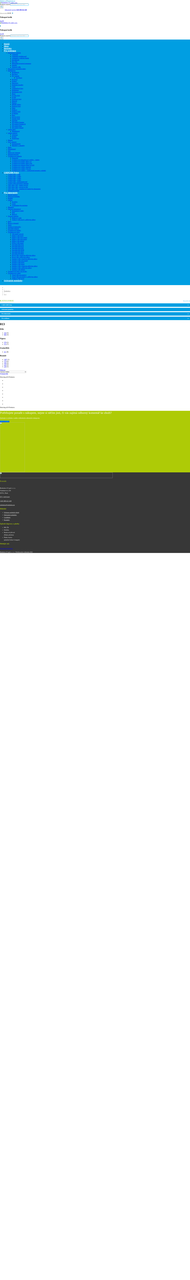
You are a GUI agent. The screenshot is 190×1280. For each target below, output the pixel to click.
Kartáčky (15, 202)
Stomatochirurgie (13, 154)
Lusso (14, 204)
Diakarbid (15, 158)
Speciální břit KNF (18, 248)
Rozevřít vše (186, 301)
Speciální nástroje (13, 228)
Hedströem (15, 90)
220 (5, 365)
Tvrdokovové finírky (14, 230)
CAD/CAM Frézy (11, 172)
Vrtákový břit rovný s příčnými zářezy (24, 220)
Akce (6, 46)
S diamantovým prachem (19, 205)
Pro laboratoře (11, 193)
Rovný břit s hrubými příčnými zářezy (24, 255)
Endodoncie (11, 70)
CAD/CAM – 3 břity (14, 178)
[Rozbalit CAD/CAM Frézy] (188, 305)
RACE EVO (16, 117)
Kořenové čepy (16, 99)
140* (5, 359)
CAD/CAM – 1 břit (14, 174)
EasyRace (19, 78)
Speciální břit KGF (18, 246)
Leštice (10, 200)
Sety (9, 151)
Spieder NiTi (16, 119)
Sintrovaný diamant (14, 153)
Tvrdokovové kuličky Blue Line (22, 163)
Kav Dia (14, 62)
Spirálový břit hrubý (18, 262)
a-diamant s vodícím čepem (20, 58)
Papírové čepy (16, 106)
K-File (14, 97)
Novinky (8, 48)
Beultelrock (15, 72)
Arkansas (15, 135)
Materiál (14, 101)
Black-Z (14, 214)
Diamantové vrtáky (18, 211)
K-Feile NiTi (16, 95)
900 (5, 335)
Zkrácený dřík (16, 67)
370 (5, 342)
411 (5, 352)
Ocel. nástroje (12, 142)
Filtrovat (2, 370)
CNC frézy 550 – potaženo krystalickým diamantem (24, 189)
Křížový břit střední (18, 241)
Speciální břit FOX (18, 245)
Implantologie (16, 144)
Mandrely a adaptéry (18, 145)
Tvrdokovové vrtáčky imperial (21, 167)
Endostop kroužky (17, 85)
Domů (7, 44)
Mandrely (11, 207)
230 (5, 366)
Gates (13, 87)
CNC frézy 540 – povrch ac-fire (18, 187)
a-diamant (15, 54)
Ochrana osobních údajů (11, 512)
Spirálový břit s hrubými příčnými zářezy (24, 259)
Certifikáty (7, 517)
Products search (5, 4)
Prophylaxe (15, 138)
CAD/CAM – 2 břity (14, 176)
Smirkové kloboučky (14, 227)
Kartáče (10, 198)
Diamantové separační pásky (17, 69)
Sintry (10, 225)
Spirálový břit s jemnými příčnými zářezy (25, 266)
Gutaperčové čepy (17, 88)
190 (5, 363)
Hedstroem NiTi (17, 92)
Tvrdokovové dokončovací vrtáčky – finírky (26, 160)
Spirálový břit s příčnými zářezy (22, 268)
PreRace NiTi (16, 112)
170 (5, 361)
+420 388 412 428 (5, 501)
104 (5, 333)
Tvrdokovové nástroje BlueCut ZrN (23, 165)
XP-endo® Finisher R (19, 124)
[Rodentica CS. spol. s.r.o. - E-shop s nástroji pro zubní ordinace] (8, 2)
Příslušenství (16, 131)
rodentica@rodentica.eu (7, 505)
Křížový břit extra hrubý (19, 239)
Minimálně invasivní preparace (21, 63)
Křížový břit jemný (18, 243)
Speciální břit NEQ (18, 252)
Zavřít (2, 21)
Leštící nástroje (12, 133)
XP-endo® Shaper (17, 128)
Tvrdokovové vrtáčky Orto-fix (21, 169)
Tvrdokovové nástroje (15, 156)
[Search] (1, 7)
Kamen (14, 136)
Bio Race (15, 74)
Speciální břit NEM (18, 250)
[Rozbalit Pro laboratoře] (188, 314)
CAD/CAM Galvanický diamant (18, 183)
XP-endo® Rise (17, 126)
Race (13, 115)
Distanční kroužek (13, 191)
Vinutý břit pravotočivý (19, 275)
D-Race (14, 81)
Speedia (14, 65)
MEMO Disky (16, 104)
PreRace (14, 110)
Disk (13, 212)
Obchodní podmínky (10, 515)
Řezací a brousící (13, 223)
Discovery (15, 83)
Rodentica (7, 291)
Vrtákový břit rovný (18, 278)
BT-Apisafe (15, 76)
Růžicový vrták (16, 218)
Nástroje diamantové (14, 209)
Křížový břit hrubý (18, 236)
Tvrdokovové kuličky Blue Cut (21, 161)
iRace (13, 94)
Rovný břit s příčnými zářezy (21, 257)
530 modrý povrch (17, 234)
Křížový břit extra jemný (19, 237)
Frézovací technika (14, 196)
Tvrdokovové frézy (14, 232)
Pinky (14, 108)
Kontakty (7, 520)
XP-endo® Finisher (18, 122)
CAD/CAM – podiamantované (17, 182)
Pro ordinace (10, 51)
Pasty (9, 221)
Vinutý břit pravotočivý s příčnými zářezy (25, 277)
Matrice (14, 103)
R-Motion (15, 113)
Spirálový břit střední (18, 270)
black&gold (15, 60)
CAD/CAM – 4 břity (14, 180)
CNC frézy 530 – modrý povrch (18, 185)
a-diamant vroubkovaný (19, 56)
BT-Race (15, 79)
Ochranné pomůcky (13, 281)
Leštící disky (12, 129)
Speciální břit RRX (18, 253)
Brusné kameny (13, 195)
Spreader (14, 120)
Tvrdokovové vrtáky (14, 273)
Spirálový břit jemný (18, 264)
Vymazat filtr (4, 374)
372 (5, 344)
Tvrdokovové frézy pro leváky (17, 271)
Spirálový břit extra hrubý (20, 261)
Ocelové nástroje (13, 216)
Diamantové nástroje (14, 53)
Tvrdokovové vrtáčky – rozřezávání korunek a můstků (29, 170)
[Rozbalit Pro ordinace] (188, 318)
